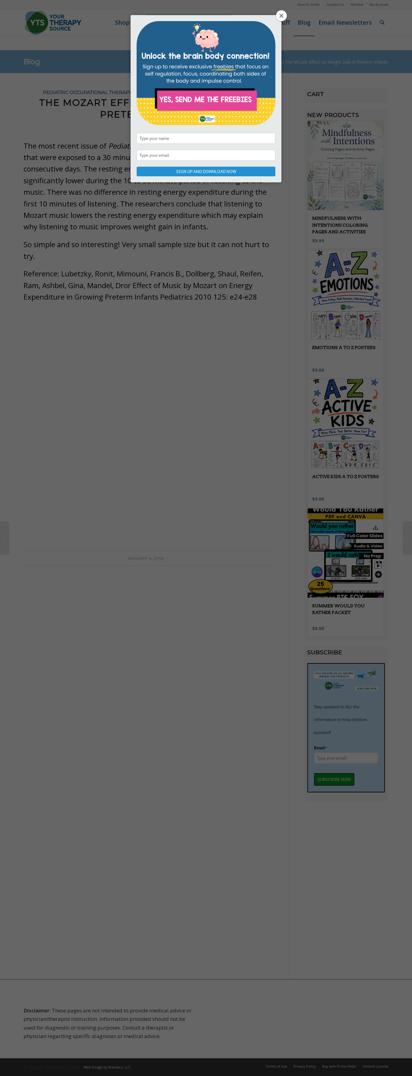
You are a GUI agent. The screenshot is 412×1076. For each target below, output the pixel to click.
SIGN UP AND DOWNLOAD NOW (206, 171)
